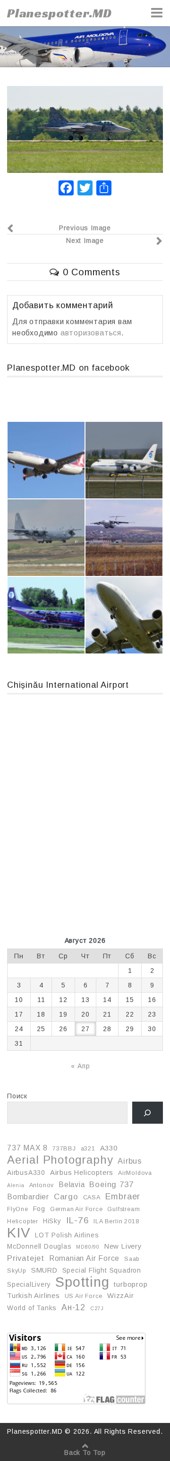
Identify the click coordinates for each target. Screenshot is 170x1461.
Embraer (123, 1196)
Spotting (82, 1282)
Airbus (130, 1161)
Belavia (72, 1185)
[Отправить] (103, 189)
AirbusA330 (26, 1172)
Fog (39, 1208)
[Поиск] (147, 1113)
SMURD (44, 1270)
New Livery (123, 1246)
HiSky (52, 1221)
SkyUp (16, 1270)
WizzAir (120, 1295)
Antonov (41, 1185)
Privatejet (25, 1258)
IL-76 (77, 1220)
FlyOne (17, 1209)
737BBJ (64, 1148)
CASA (92, 1197)
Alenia (16, 1185)
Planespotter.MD (59, 13)
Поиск (17, 1096)
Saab (132, 1259)
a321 (88, 1148)
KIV (18, 1232)
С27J (97, 1308)
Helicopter (22, 1221)
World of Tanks (32, 1308)
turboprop (130, 1284)
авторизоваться (90, 333)
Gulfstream (123, 1209)
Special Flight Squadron (101, 1270)
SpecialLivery (29, 1284)
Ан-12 (73, 1307)
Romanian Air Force (84, 1258)
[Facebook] (66, 189)
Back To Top (85, 1452)
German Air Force (76, 1209)
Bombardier (28, 1197)
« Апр (80, 1066)
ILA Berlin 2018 (116, 1221)
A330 (109, 1148)
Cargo (66, 1196)
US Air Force (84, 1296)
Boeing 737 (111, 1184)
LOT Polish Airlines (67, 1235)
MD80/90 (88, 1247)
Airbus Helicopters (81, 1172)
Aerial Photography (60, 1160)
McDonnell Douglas (39, 1246)
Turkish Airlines (33, 1295)
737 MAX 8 (27, 1148)
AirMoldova (135, 1173)
